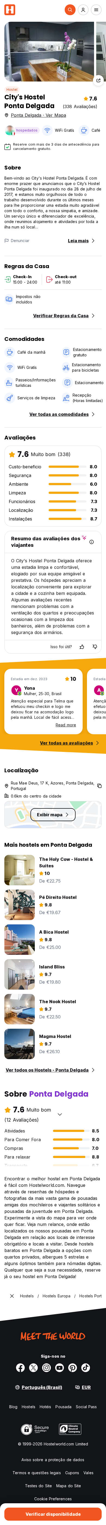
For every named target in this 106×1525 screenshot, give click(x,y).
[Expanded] (11, 1296)
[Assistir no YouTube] (59, 1367)
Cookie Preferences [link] (53, 1498)
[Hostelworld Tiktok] (85, 1367)
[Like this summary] (81, 646)
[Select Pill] (70, 9)
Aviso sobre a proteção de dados (52, 1459)
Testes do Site (38, 1485)
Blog (13, 1406)
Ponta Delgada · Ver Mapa (38, 115)
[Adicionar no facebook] (20, 1367)
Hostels (28, 1406)
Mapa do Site (68, 1485)
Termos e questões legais (37, 1472)
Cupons (72, 1472)
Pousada (63, 1406)
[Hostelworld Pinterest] (72, 1367)
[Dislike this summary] (94, 646)
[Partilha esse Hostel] (98, 80)
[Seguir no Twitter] (33, 1367)
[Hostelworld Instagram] (46, 1367)
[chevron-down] (59, 1114)
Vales (88, 1472)
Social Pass (86, 1406)
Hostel (12, 89)
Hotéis (45, 1406)
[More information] (91, 542)
